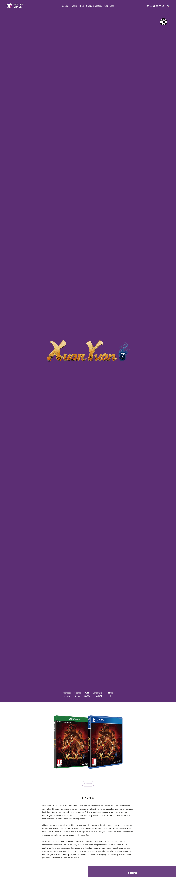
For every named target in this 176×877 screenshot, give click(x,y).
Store (74, 6)
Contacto (109, 6)
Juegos (65, 6)
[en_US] (168, 6)
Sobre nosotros (94, 6)
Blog (81, 6)
